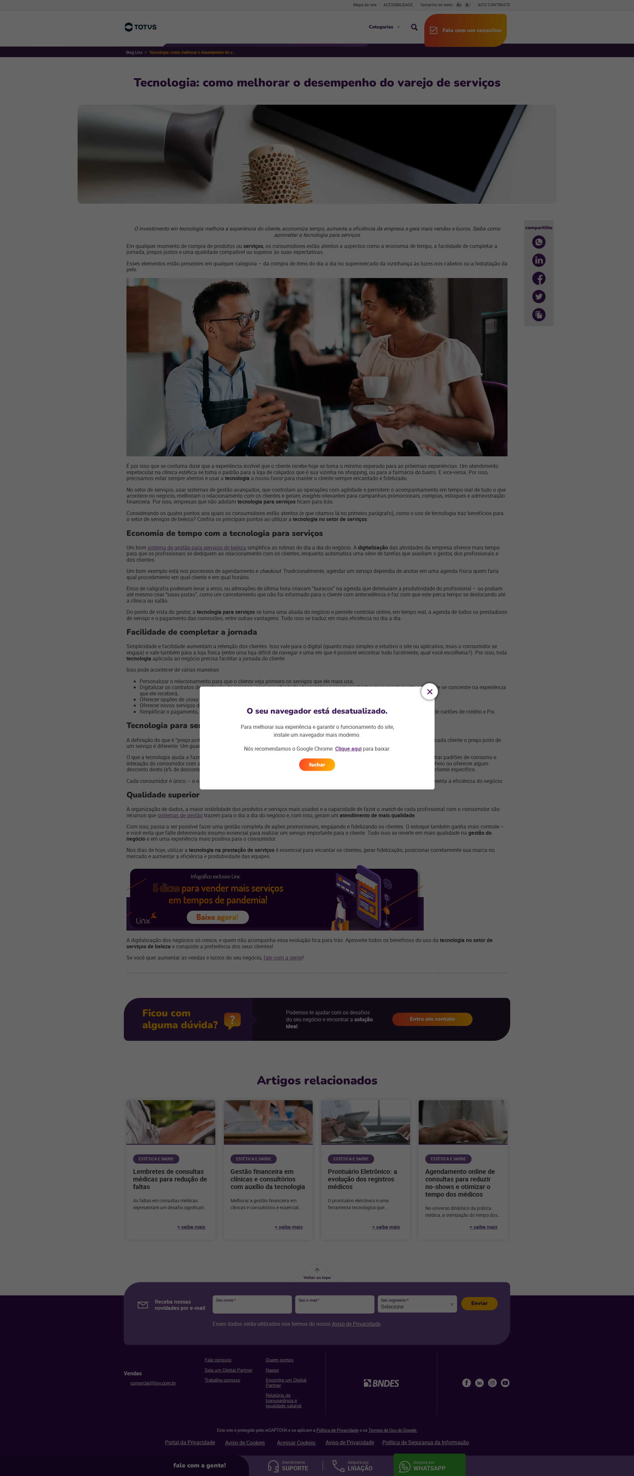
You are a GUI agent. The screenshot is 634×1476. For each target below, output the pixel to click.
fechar (317, 764)
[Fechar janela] (429, 691)
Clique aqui (348, 748)
